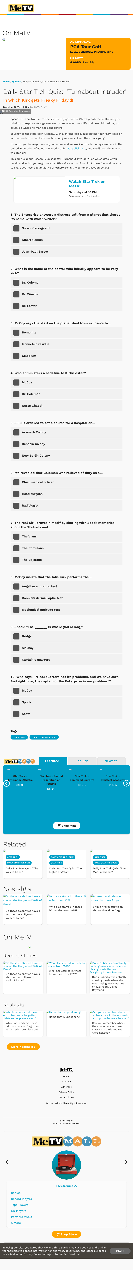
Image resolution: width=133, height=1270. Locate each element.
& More (16, 1222)
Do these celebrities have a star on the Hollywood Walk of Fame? (23, 914)
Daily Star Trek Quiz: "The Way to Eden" (22, 870)
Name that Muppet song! (64, 1016)
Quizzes (16, 81)
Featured (52, 761)
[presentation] (6, 783)
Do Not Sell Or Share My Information (66, 1103)
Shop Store (68, 1234)
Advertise (66, 1087)
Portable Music (21, 1216)
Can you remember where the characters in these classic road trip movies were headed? (108, 1027)
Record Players (21, 1198)
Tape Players (19, 1204)
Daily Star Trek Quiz (44, 737)
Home (6, 81)
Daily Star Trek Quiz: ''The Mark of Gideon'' (109, 870)
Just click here (76, 148)
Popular (81, 761)
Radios (15, 1192)
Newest (110, 761)
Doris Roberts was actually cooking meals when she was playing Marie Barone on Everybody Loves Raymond (109, 983)
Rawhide (88, 62)
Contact (66, 1081)
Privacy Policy (66, 1092)
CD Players (18, 1210)
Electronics (65, 1186)
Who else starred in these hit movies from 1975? (65, 908)
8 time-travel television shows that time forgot (108, 908)
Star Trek (19, 737)
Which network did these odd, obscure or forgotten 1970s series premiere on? (22, 1026)
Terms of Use (66, 1097)
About (66, 1076)
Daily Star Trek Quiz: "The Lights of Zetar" (65, 870)
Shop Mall (68, 825)
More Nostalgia (22, 1046)
